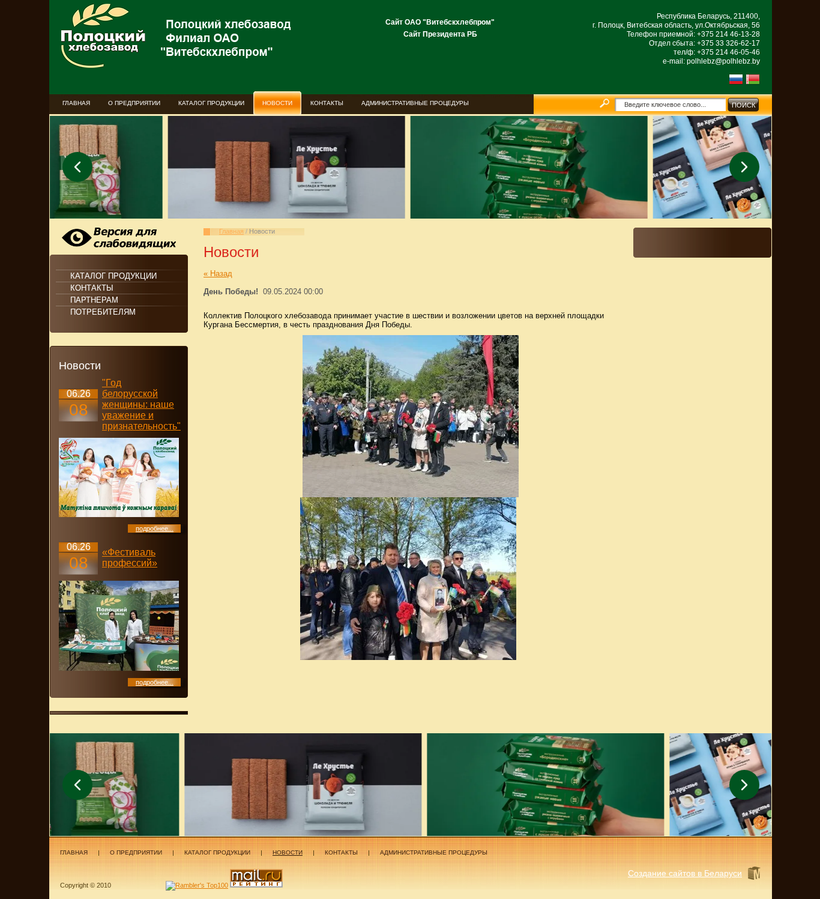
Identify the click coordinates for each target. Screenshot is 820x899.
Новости (288, 852)
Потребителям (103, 311)
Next (744, 167)
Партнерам (94, 299)
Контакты (91, 287)
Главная (231, 231)
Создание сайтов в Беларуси (685, 873)
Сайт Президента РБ (440, 34)
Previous (77, 167)
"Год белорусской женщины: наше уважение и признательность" (141, 404)
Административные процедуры (433, 852)
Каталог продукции (113, 275)
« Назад (217, 273)
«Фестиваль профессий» (129, 557)
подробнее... (154, 528)
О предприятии (136, 852)
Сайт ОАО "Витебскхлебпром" (440, 22)
